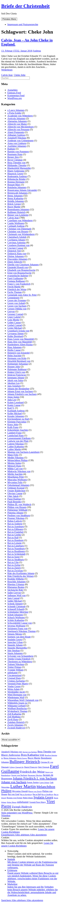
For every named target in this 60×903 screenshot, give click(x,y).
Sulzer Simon (11, 802)
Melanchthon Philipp (17, 460)
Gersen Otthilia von (16, 308)
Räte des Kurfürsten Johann (20, 573)
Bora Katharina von (32, 754)
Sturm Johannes (15, 653)
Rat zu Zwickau (15, 570)
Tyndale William (15, 670)
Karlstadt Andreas (16, 410)
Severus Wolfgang (16, 625)
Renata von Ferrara (14, 798)
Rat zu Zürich (14, 568)
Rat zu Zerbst (13, 565)
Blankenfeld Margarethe (19, 168)
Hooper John (13, 366)
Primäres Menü (9, 19)
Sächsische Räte (15, 590)
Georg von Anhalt (16, 303)
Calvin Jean (7, 75)
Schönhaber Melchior (17, 612)
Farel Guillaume (15, 278)
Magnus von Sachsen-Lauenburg (23, 452)
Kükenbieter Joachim (17, 430)
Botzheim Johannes (16, 187)
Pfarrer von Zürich (35, 791)
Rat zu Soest (13, 556)
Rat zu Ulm (13, 562)
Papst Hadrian (14, 499)
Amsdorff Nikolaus (16, 137)
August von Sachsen (29, 752)
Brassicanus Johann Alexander (22, 190)
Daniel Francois (30, 767)
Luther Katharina (15, 446)
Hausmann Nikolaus (35, 775)
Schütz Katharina (15, 620)
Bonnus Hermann (16, 182)
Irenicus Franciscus (16, 375)
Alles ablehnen (22, 834)
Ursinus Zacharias (16, 681)
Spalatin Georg (14, 639)
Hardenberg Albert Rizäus (20, 344)
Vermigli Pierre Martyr (37, 802)
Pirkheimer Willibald (17, 510)
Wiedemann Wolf (15, 697)
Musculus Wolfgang (17, 479)
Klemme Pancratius (16, 421)
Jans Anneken (14, 386)
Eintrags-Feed (14, 92)
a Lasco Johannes (15, 110)
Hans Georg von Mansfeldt (20, 339)
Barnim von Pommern (18, 151)
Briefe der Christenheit (25, 6)
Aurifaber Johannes (16, 146)
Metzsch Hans (14, 466)
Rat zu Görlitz (14, 534)
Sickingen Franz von (17, 628)
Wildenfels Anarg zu (17, 703)
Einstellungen (8, 834)
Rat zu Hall (12, 537)
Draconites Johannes (17, 259)
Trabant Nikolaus (15, 664)
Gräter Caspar (14, 322)
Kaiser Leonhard (15, 402)
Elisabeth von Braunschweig (21, 270)
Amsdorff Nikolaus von (11, 752)
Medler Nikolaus (15, 457)
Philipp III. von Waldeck (19, 504)
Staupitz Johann (15, 645)
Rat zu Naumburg (16, 548)
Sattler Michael (14, 601)
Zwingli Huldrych (16, 727)
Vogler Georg (14, 686)
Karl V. (10, 408)
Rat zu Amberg (14, 523)
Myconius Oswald (20, 791)
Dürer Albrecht (14, 262)
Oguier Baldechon (16, 490)
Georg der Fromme (16, 300)
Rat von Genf (14, 794)
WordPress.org (14, 98)
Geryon (11, 311)
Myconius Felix (15, 482)
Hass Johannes (14, 347)
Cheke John (19, 75)
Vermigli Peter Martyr (17, 683)
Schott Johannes (15, 614)
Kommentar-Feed (15, 95)
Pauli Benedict (14, 501)
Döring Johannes (15, 256)
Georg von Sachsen (16, 306)
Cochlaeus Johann (16, 239)
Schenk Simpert (15, 603)
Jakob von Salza (15, 380)
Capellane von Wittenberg (20, 220)
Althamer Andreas (16, 135)
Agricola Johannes (16, 118)
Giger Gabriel (14, 317)
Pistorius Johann (15, 512)
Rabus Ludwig (14, 521)
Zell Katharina (14, 714)
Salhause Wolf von (16, 595)
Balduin (11, 148)
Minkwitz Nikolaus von (18, 471)
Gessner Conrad (15, 314)
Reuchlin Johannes (16, 581)
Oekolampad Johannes (18, 485)
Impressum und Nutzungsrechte (22, 24)
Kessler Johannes (15, 416)
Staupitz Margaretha (17, 647)
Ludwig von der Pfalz (18, 441)
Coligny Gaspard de (16, 767)
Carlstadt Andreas (16, 226)
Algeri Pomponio (15, 132)
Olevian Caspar (14, 493)
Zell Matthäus (14, 716)
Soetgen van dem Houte (19, 636)
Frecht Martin (14, 286)
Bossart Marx (13, 184)
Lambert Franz (14, 432)
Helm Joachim (14, 355)
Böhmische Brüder (16, 179)
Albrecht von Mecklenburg (20, 126)
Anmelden (12, 90)
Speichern (6, 900)
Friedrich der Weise (16, 289)
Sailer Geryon (14, 592)
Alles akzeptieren (38, 834)
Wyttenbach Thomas (17, 711)
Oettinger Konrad (15, 488)
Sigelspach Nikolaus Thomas (21, 631)
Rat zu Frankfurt (15, 532)
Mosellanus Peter (15, 477)
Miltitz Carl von (15, 468)
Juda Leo (11, 399)
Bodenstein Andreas (17, 176)
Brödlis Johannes (15, 201)
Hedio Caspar (14, 350)
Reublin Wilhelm (15, 579)
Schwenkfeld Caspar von (19, 623)
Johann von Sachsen (13, 782)
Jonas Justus (13, 397)
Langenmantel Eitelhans (19, 438)
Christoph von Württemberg (21, 234)
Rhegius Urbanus (15, 584)
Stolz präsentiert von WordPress (17, 812)
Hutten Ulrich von (16, 372)
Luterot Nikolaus (15, 443)
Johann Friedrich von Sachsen (22, 394)
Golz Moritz (13, 319)
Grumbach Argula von (18, 330)
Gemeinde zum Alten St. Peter (22, 295)
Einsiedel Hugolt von (17, 267)
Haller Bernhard (15, 336)
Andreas (37, 50)
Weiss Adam (13, 689)
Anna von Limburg (16, 143)
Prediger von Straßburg (18, 515)
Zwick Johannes (15, 725)
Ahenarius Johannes (17, 121)
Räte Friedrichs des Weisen (20, 576)
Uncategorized (14, 675)
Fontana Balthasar (16, 281)
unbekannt (12, 672)
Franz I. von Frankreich (18, 284)
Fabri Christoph (43, 767)
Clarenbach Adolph (16, 237)
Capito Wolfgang (15, 223)
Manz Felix (12, 454)
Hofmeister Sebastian (17, 364)
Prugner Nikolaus (15, 518)
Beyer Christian (15, 160)
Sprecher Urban (15, 642)
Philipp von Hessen (16, 507)
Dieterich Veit (14, 250)
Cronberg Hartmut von (18, 245)
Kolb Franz (12, 427)
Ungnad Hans (14, 678)
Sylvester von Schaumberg (20, 656)
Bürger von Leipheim (17, 215)
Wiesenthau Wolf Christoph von (22, 700)
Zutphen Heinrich (16, 722)
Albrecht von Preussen (18, 129)
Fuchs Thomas (14, 292)
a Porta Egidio (14, 113)
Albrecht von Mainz (17, 124)
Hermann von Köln (16, 358)
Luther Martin (14, 449)
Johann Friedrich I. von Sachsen (35, 778)
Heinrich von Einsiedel (18, 352)
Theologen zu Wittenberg (19, 661)
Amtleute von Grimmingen (20, 140)
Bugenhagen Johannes (18, 209)
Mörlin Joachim (15, 474)
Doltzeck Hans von (16, 253)
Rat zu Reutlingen (16, 551)
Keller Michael (14, 413)
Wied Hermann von (16, 694)
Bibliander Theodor (16, 165)
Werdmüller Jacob (16, 692)
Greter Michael (14, 328)
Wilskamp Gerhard (16, 705)
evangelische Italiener (17, 275)
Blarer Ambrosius (15, 171)
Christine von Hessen (17, 231)
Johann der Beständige (18, 388)
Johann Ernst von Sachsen (20, 391)
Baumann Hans (14, 154)
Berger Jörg (13, 157)
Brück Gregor (14, 204)
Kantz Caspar (14, 405)
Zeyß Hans (12, 719)
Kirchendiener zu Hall (18, 419)
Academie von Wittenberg (20, 115)
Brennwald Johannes (17, 193)
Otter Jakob (13, 496)
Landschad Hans (15, 435)
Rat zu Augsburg (15, 526)
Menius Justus (14, 463)
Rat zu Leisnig (14, 543)
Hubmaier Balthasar (17, 369)
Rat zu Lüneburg (15, 545)
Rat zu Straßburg (15, 559)
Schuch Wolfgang (16, 617)
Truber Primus (14, 667)
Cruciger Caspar (15, 248)
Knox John (12, 424)
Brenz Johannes (15, 195)
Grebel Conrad (14, 325)
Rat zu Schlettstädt (16, 554)
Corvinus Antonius (16, 242)
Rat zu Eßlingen (15, 529)
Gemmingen (13, 297)
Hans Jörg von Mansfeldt (19, 341)
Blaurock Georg (15, 173)
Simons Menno (14, 634)
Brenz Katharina (15, 198)
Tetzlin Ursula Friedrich (18, 658)
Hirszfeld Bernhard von (18, 361)
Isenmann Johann (15, 377)
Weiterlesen (6, 69)
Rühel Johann (28, 798)
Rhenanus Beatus (15, 587)
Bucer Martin (13, 206)
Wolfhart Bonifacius (17, 708)
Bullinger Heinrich (16, 212)
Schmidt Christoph (16, 606)
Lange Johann (44, 782)
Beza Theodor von (16, 162)
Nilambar (5, 815)
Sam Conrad (13, 598)
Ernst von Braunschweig (19, 273)
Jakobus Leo (13, 383)
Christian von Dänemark (19, 228)
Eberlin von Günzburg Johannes (23, 264)
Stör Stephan (13, 650)
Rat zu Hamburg (15, 540)
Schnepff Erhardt (15, 609)
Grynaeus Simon (15, 333)
